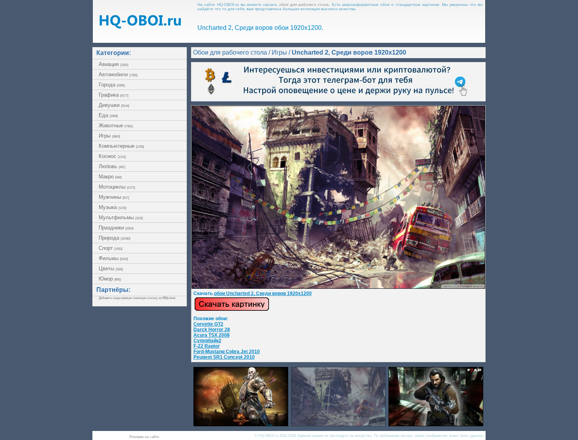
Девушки (114, 105)
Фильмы (113, 258)
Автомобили (118, 74)
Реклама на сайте (144, 437)
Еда (108, 115)
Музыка (112, 207)
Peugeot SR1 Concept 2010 (224, 357)
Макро (110, 177)
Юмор (110, 279)
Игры (109, 136)
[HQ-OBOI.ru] (140, 26)
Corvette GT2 (208, 324)
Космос (112, 156)
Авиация (113, 64)
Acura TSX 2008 (211, 335)
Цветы (111, 268)
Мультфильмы (121, 217)
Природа (114, 238)
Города (112, 85)
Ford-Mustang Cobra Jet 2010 (226, 351)
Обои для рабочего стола (230, 52)
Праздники (116, 228)
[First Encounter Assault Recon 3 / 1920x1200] (435, 424)
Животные (116, 125)
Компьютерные (121, 146)
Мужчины (114, 197)
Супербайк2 (207, 340)
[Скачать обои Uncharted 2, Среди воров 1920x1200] (231, 309)
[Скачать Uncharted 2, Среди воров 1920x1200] (338, 287)
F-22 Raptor (206, 346)
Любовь (112, 166)
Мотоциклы (117, 187)
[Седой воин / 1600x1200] (240, 424)
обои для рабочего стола (304, 4)
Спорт (110, 248)
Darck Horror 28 (211, 329)
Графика (113, 95)
